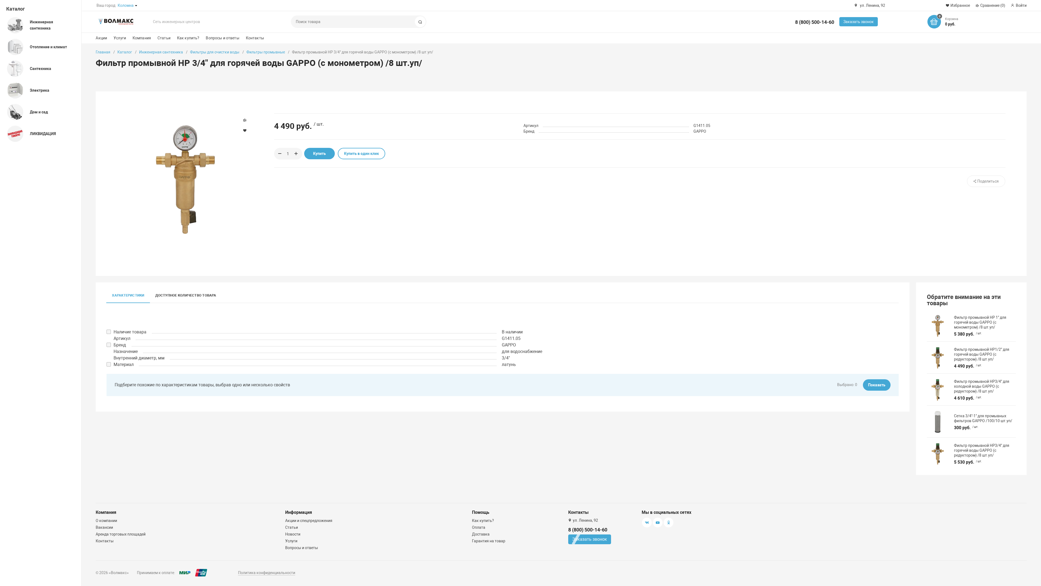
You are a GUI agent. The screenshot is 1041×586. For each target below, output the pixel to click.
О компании (106, 520)
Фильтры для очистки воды (214, 52)
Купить (319, 153)
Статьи (164, 38)
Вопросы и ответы (222, 38)
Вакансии (104, 527)
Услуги (120, 38)
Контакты (255, 38)
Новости (292, 534)
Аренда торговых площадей (121, 534)
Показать (876, 385)
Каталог (15, 9)
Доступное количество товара (185, 295)
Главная (103, 52)
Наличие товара (130, 332)
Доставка (481, 534)
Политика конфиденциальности (266, 573)
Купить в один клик (361, 153)
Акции (101, 38)
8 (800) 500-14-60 (814, 22)
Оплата (478, 527)
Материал (124, 364)
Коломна (126, 5)
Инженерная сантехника (161, 52)
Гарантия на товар (488, 541)
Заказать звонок (858, 22)
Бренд (120, 345)
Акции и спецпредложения (308, 520)
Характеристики (128, 295)
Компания (142, 38)
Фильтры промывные (265, 52)
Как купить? (188, 38)
